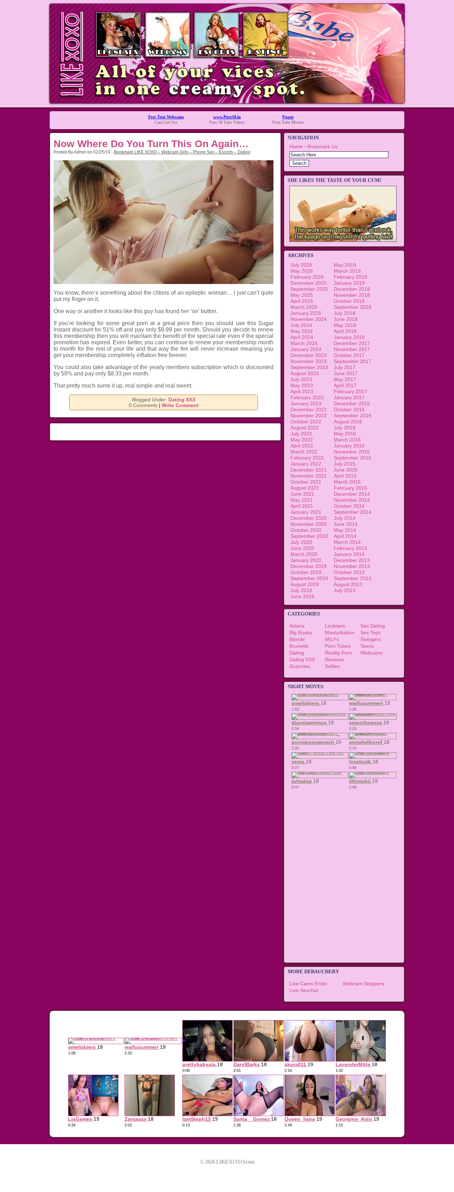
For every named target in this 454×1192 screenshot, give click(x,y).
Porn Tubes (338, 646)
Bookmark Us (323, 146)
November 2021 (308, 476)
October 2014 (349, 506)
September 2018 (352, 307)
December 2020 (308, 518)
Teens (367, 646)
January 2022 (305, 464)
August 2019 (304, 584)
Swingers (370, 639)
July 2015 (344, 464)
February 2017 (350, 391)
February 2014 (350, 548)
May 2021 (301, 500)
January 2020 (305, 560)
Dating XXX (181, 399)
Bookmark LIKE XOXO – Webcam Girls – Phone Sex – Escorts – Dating (182, 152)
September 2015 (352, 458)
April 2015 (345, 476)
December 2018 (352, 289)
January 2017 (349, 397)
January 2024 (305, 349)
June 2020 (302, 548)
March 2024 (303, 343)
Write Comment (180, 405)
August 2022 (304, 427)
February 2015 (350, 488)
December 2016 (352, 403)
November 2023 (308, 361)
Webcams (371, 653)
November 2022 (308, 415)
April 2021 (301, 506)
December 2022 (308, 409)
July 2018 (344, 313)
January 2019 (349, 283)
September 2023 (309, 367)
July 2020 (301, 542)
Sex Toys (370, 632)
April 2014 (345, 536)
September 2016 (352, 415)
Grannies (299, 666)
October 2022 (305, 421)
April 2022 (301, 446)
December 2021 (308, 470)
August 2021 (304, 488)
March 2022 (303, 452)
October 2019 (305, 572)
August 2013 (348, 584)
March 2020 (303, 554)
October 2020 (305, 530)
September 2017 (352, 361)
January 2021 (305, 512)
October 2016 (349, 409)
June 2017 (346, 373)
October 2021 (305, 482)
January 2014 (349, 554)
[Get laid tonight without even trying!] (343, 240)
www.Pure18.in (227, 117)
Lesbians (335, 626)
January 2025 (305, 313)
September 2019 (309, 578)
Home (296, 146)
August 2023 (304, 373)
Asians (296, 626)
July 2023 (301, 379)
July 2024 (301, 325)
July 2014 (344, 518)
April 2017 (345, 385)
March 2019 (347, 271)
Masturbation (339, 632)
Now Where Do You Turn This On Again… (151, 143)
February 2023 (307, 397)
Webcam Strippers (363, 983)
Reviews (334, 659)
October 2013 (349, 572)
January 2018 (349, 337)
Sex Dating (372, 626)
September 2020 (309, 536)
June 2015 (346, 470)
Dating (296, 653)
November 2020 (308, 524)
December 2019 (308, 566)
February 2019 (350, 277)
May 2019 (345, 265)
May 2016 (345, 433)
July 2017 (344, 367)
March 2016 (347, 439)
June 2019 (302, 596)
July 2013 (344, 590)
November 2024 (308, 319)
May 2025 (301, 295)
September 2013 (352, 578)
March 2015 (347, 482)
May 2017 (345, 379)
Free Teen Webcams (166, 117)
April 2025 (301, 301)
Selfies (332, 666)
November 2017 (352, 349)
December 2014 (352, 494)
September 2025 (309, 289)
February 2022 (307, 458)
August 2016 (348, 421)
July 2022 (301, 433)
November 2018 (352, 295)
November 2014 (352, 500)
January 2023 (305, 403)
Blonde (297, 639)
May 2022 (301, 439)
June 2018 (346, 319)
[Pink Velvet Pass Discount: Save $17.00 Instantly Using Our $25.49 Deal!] (227, 101)
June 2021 (302, 494)
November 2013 (352, 566)
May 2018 (345, 325)
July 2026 (301, 265)
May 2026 (301, 271)
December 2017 (352, 343)
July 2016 (344, 427)
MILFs (332, 639)
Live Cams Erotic (308, 983)
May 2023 (301, 385)
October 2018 (349, 301)
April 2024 (301, 337)
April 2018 (345, 331)
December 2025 (308, 283)
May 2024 (301, 331)
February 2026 (307, 277)
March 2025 (303, 307)
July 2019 (301, 590)
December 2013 (352, 560)
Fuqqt (288, 117)
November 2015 (352, 452)
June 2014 (346, 524)
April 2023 (301, 391)
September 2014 (352, 512)
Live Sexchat (303, 990)
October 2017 (349, 355)
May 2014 (345, 530)
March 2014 (347, 542)
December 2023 (308, 355)
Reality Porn (338, 653)
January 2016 (349, 446)
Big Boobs (300, 632)
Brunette (299, 646)
